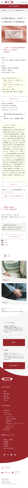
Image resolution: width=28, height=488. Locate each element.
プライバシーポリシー (5, 480)
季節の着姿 (6, 393)
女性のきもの (7, 410)
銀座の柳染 (8, 421)
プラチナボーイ (10, 416)
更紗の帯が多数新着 (14, 6)
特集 (5, 391)
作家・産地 (6, 429)
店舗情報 (6, 441)
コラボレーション (10, 425)
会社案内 (6, 446)
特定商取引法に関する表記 (6, 482)
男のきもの (6, 412)
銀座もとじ (9, 2)
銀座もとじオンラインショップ (7, 308)
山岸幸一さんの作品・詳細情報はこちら (14, 196)
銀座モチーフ (9, 427)
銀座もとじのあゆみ (9, 448)
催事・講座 (6, 398)
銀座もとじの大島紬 (11, 418)
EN (17, 2)
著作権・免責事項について (6, 479)
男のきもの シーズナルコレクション (15, 423)
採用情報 (6, 444)
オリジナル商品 (8, 414)
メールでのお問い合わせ (14, 236)
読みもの (6, 396)
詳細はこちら (14, 184)
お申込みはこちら (14, 98)
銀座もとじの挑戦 (8, 439)
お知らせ (3, 310)
